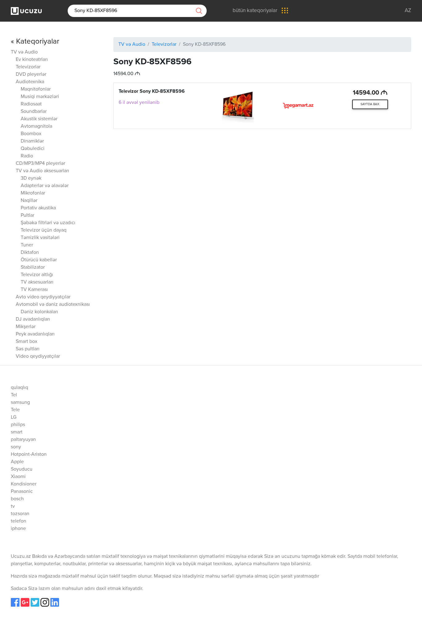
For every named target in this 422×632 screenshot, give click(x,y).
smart (17, 432)
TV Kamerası (34, 289)
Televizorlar (28, 67)
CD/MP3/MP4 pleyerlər (40, 163)
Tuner (27, 245)
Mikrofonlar (33, 193)
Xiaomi (18, 476)
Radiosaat (31, 104)
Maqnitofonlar (36, 89)
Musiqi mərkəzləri (40, 96)
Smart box (26, 341)
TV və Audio (24, 52)
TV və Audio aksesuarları (42, 171)
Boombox (31, 133)
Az (408, 10)
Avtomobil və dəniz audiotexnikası (53, 304)
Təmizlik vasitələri (40, 237)
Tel (14, 395)
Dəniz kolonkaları (39, 312)
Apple (17, 461)
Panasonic (22, 491)
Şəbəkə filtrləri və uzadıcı (48, 222)
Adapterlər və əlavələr (45, 185)
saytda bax (370, 104)
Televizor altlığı (37, 274)
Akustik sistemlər (39, 119)
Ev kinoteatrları (32, 59)
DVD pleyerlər (31, 74)
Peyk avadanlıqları (35, 334)
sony (16, 447)
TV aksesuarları (37, 282)
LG (13, 417)
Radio (27, 156)
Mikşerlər (26, 326)
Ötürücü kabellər (39, 260)
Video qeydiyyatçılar (38, 356)
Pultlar (27, 215)
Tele (15, 410)
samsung (20, 402)
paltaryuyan (23, 439)
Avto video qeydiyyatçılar (43, 297)
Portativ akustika (38, 208)
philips (18, 424)
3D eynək (31, 178)
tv (13, 506)
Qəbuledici (32, 148)
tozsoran (20, 513)
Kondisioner (23, 484)
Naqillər (29, 200)
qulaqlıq (19, 387)
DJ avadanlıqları (33, 319)
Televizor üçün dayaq (43, 230)
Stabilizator (33, 267)
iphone (18, 528)
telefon (18, 521)
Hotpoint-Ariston (29, 454)
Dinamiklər (32, 141)
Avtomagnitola (36, 126)
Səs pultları (28, 349)
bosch (17, 499)
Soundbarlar (34, 111)
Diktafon (30, 252)
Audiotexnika (30, 81)
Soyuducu (21, 469)
